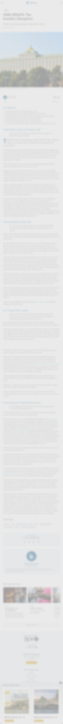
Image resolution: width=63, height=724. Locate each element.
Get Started (31, 381)
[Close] (47, 340)
